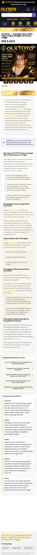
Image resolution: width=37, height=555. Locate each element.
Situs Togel (12, 243)
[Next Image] (35, 63)
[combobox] (16, 15)
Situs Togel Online (11, 116)
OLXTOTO (20, 109)
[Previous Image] (1, 63)
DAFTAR (27, 29)
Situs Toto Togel (14, 210)
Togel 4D (27, 217)
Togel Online (17, 339)
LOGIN (9, 29)
